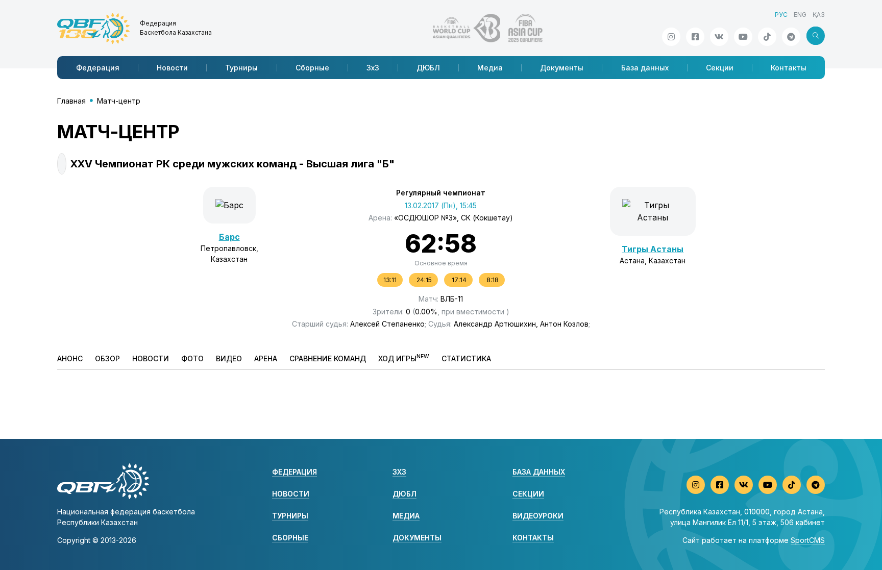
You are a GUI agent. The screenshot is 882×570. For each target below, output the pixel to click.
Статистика (466, 358)
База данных (645, 67)
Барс (229, 237)
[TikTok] (767, 37)
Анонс (70, 358)
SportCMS (808, 540)
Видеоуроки (538, 515)
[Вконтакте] (719, 37)
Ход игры (403, 357)
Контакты (788, 67)
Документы (561, 67)
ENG (800, 14)
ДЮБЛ (428, 67)
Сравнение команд (327, 358)
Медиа (490, 67)
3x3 (399, 471)
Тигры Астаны (652, 249)
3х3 (372, 67)
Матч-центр (118, 100)
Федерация (97, 67)
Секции (719, 67)
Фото (192, 358)
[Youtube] (743, 37)
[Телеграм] (791, 37)
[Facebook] (695, 37)
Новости (172, 67)
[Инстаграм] (671, 37)
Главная (71, 100)
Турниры (241, 67)
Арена (265, 358)
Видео (229, 358)
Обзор (107, 358)
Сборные (312, 67)
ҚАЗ (819, 14)
